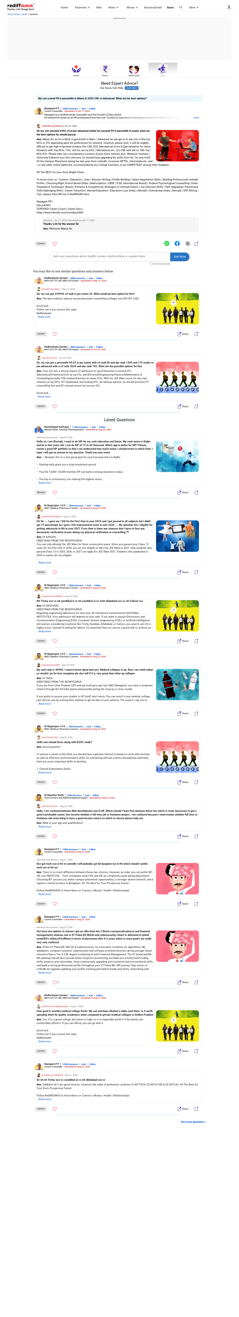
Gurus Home (13, 14)
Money (131, 7)
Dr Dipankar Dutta (54, 795)
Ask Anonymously (161, 264)
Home (64, 7)
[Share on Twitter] (187, 243)
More (192, 7)
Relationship (134, 76)
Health (76, 76)
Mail (98, 7)
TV (180, 7)
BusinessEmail (153, 7)
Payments (81, 7)
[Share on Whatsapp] (166, 243)
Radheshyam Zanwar (56, 278)
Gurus (170, 7)
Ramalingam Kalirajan (56, 426)
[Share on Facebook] (177, 243)
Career (25, 14)
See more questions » (193, 1121)
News (111, 7)
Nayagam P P (51, 108)
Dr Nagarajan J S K (55, 505)
